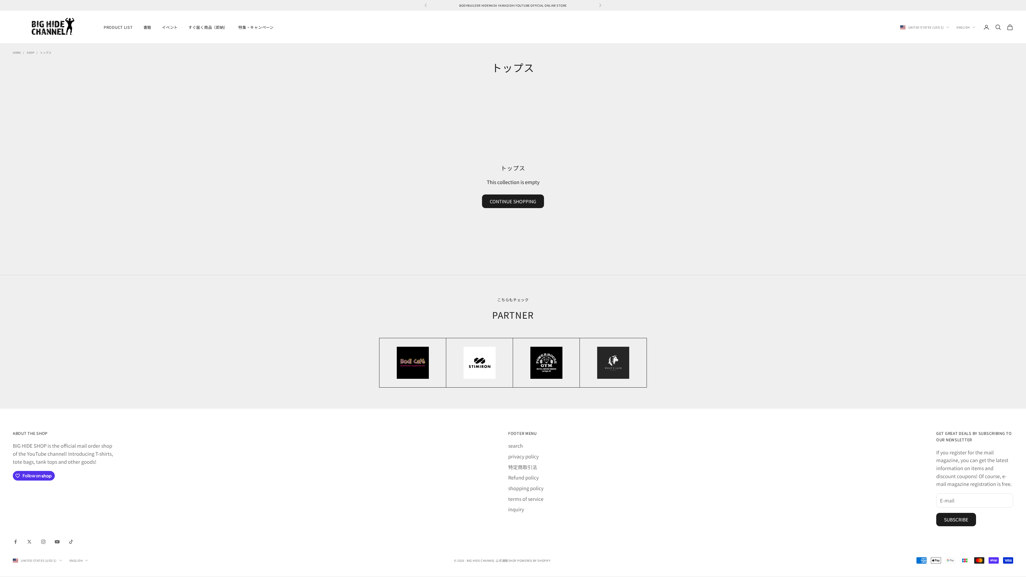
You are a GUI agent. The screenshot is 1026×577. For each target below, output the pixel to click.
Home (17, 52)
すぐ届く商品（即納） (208, 27)
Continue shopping (513, 201)
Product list (118, 27)
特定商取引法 (522, 466)
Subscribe (956, 519)
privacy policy (523, 456)
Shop (30, 52)
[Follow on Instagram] (43, 541)
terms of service (525, 498)
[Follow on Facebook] (15, 541)
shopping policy (525, 488)
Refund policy (523, 477)
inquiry (516, 509)
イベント (170, 27)
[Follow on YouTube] (57, 541)
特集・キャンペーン (255, 27)
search (515, 445)
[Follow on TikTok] (71, 541)
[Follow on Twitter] (29, 541)
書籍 (147, 27)
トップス (45, 52)
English (963, 27)
